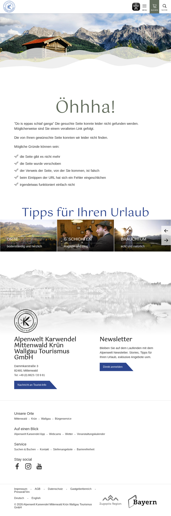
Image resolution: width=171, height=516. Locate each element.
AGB (37, 488)
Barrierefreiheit (85, 449)
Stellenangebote (63, 449)
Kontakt (44, 449)
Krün (34, 418)
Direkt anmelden (113, 366)
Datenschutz (55, 488)
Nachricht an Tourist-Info (32, 384)
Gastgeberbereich (81, 488)
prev (166, 230)
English (36, 498)
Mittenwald (20, 418)
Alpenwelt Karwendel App (29, 434)
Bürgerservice (63, 418)
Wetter (69, 434)
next (166, 240)
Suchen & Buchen (25, 449)
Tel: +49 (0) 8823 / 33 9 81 (29, 375)
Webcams (55, 434)
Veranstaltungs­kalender (91, 434)
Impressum (20, 488)
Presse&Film (22, 491)
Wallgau (46, 418)
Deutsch (19, 498)
